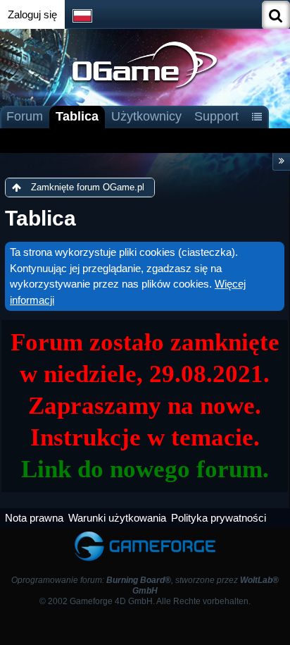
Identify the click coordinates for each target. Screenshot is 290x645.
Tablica (77, 116)
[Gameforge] (145, 535)
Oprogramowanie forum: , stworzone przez (145, 585)
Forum (24, 116)
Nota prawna (34, 518)
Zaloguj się (32, 14)
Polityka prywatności (218, 518)
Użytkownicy (146, 116)
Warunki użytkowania (117, 518)
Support (216, 116)
